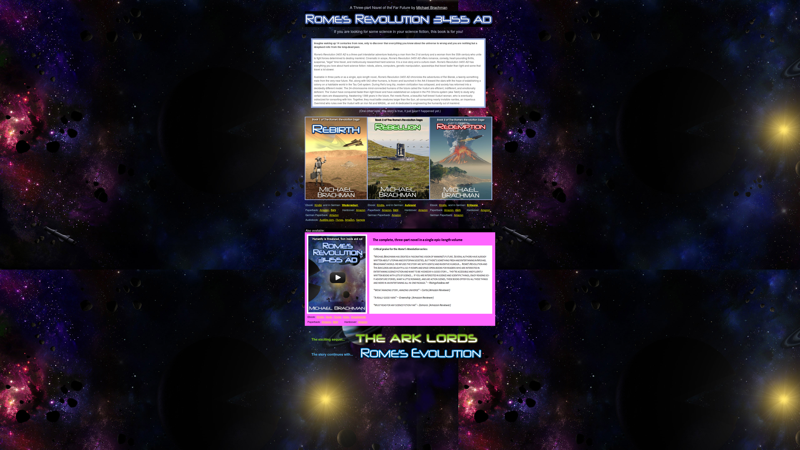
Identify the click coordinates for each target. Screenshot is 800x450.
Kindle (318, 205)
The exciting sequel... (328, 339)
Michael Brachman (431, 7)
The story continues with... (332, 354)
